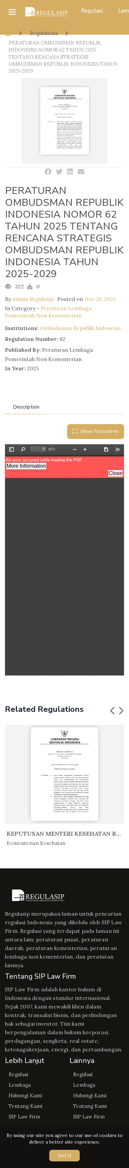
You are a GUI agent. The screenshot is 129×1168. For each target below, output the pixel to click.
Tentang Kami (25, 1106)
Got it (64, 1155)
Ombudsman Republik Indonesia (80, 328)
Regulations (44, 33)
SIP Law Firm (24, 1116)
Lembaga (20, 1085)
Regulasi (92, 11)
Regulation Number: (31, 339)
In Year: (15, 368)
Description (26, 407)
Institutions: (21, 328)
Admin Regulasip (33, 299)
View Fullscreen (99, 431)
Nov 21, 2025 (100, 299)
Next (120, 711)
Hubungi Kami (25, 1095)
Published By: (23, 350)
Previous (112, 711)
